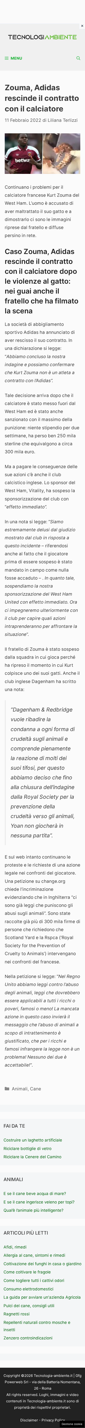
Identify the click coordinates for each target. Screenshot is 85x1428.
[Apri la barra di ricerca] (78, 58)
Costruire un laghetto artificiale (33, 1140)
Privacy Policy (53, 1420)
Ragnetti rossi (17, 1314)
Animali (20, 1089)
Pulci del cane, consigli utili (29, 1305)
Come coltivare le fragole (27, 1272)
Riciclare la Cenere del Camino (32, 1156)
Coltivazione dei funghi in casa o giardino (42, 1263)
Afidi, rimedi (15, 1247)
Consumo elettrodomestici (28, 1289)
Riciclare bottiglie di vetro (27, 1148)
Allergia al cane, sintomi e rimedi (34, 1255)
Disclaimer (29, 1420)
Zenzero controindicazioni (28, 1338)
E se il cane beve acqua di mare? (35, 1193)
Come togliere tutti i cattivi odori (34, 1280)
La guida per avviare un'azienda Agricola (42, 1297)
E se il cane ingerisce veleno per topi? (39, 1202)
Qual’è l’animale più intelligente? (34, 1210)
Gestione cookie (72, 1424)
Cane (35, 1089)
